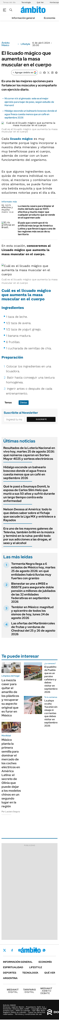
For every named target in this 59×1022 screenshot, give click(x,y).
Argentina (10, 978)
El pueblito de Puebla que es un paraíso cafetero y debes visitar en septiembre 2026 (50, 679)
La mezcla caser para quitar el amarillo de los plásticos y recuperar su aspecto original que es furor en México (10, 697)
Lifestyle (25, 44)
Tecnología (26, 2)
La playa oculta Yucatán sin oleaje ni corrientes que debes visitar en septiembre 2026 (50, 713)
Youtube (35, 950)
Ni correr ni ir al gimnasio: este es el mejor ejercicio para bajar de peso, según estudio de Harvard (29, 102)
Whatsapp (44, 950)
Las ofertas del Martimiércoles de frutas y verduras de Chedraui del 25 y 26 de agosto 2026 (33, 628)
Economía (49, 18)
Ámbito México (6, 44)
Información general (23, 18)
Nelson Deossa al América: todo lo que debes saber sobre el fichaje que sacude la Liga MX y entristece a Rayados (29, 514)
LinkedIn (27, 950)
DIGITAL (13, 990)
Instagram (19, 950)
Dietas (23, 402)
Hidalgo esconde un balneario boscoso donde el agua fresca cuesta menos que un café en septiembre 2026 (31, 114)
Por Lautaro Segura (11, 811)
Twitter (4, 950)
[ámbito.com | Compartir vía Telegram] (56, 72)
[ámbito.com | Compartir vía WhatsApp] (40, 72)
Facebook (12, 950)
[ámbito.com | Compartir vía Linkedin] (52, 72)
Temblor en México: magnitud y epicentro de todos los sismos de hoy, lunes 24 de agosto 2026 (32, 612)
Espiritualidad (13, 967)
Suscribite (41, 419)
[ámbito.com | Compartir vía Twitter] (48, 72)
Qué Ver (40, 2)
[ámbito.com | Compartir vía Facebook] (44, 72)
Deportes (9, 972)
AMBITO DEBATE (46, 991)
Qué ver (49, 972)
